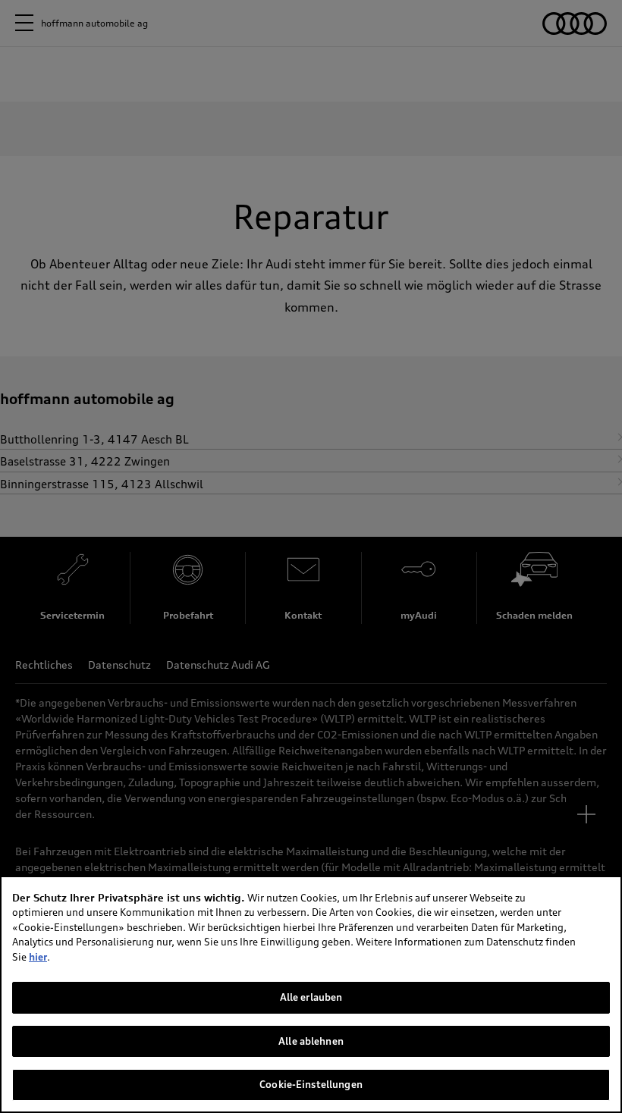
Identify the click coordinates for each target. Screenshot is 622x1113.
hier (38, 957)
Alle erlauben (311, 997)
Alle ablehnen (311, 1041)
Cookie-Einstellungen (311, 1084)
